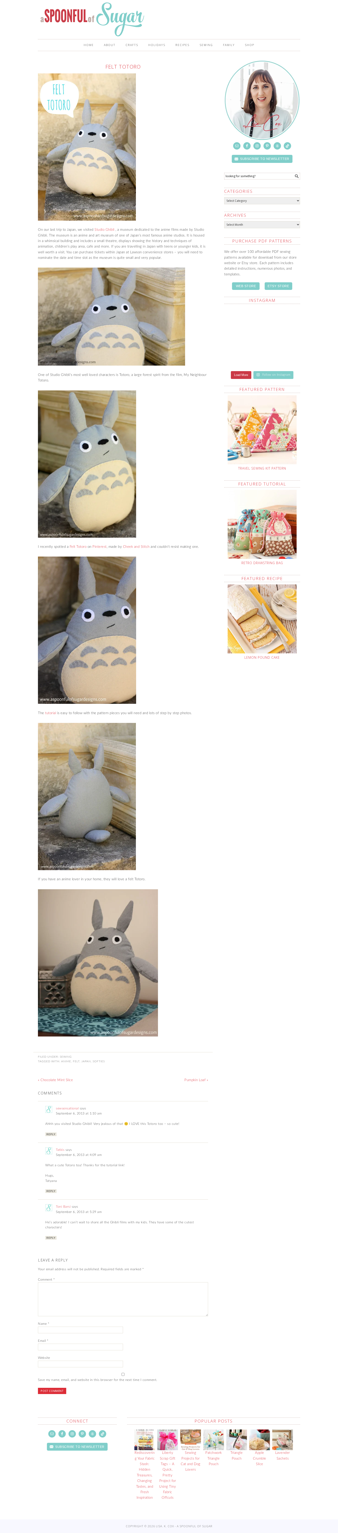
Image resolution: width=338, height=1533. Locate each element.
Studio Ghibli (105, 229)
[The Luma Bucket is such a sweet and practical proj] (281, 316)
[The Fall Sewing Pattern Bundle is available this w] (243, 338)
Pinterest (99, 547)
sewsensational (67, 1108)
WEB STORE (246, 286)
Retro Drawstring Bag (262, 563)
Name (43, 1323)
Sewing (66, 1056)
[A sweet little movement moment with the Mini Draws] (281, 359)
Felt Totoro (78, 547)
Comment (46, 1279)
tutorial (50, 713)
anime (66, 1061)
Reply (50, 1134)
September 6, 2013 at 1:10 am (79, 1113)
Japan (86, 1061)
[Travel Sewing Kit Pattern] (262, 429)
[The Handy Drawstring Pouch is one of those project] (243, 316)
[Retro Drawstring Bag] (262, 524)
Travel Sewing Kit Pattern (262, 468)
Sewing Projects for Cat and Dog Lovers (191, 1461)
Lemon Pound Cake (262, 657)
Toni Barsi (63, 1206)
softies (99, 1061)
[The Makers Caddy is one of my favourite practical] (281, 338)
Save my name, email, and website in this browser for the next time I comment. (97, 1380)
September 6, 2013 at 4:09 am (79, 1155)
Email (43, 1340)
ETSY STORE (278, 286)
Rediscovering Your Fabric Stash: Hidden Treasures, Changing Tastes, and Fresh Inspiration (145, 1475)
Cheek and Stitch (136, 547)
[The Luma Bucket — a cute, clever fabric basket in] (243, 359)
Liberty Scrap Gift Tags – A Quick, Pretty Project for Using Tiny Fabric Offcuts (167, 1475)
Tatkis (60, 1150)
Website (44, 1358)
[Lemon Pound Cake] (262, 618)
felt (76, 1061)
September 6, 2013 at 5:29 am (79, 1212)
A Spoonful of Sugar (116, 19)
